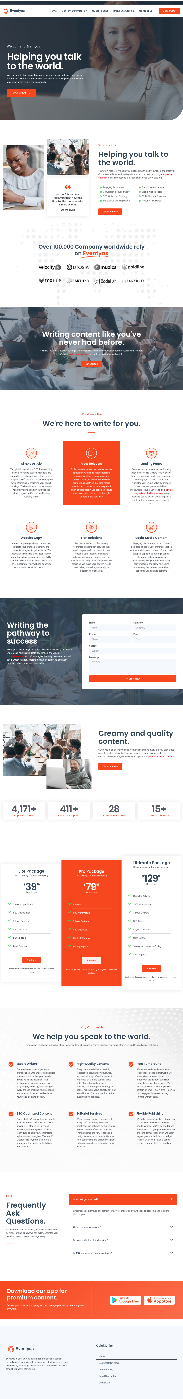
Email (136, 634)
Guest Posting (100, 11)
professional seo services (161, 756)
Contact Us (145, 11)
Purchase (31, 960)
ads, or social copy (79, 354)
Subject (93, 646)
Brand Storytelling (123, 11)
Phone (92, 634)
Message (94, 657)
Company (138, 623)
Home (53, 11)
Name (92, 623)
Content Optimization (74, 11)
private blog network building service (153, 491)
